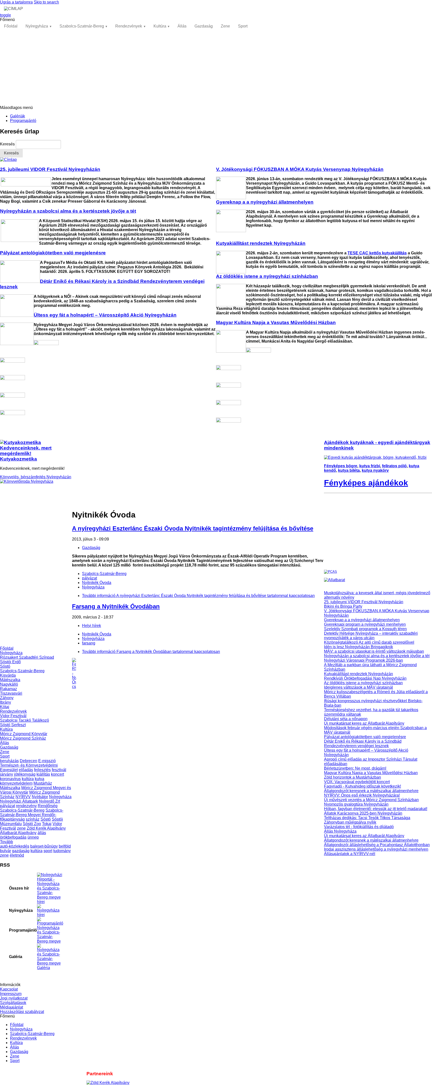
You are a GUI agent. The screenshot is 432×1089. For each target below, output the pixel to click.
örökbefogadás (13, 837)
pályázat (7, 806)
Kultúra (160, 26)
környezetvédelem (16, 783)
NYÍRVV (23, 797)
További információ (198, 595)
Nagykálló (9, 684)
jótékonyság (25, 774)
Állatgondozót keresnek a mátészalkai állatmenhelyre (371, 791)
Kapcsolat (9, 989)
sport (48, 851)
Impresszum (11, 994)
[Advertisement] (216, 68)
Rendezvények (128, 26)
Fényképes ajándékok (366, 482)
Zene (225, 26)
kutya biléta (349, 470)
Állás (182, 26)
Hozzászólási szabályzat (22, 1012)
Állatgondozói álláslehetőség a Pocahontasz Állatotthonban (377, 845)
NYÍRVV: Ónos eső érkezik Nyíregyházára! (362, 795)
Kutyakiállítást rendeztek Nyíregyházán (358, 674)
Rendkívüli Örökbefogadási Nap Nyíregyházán (365, 678)
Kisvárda (8, 675)
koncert (57, 774)
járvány (6, 774)
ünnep (33, 837)
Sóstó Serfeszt (13, 725)
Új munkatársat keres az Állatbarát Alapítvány (364, 723)
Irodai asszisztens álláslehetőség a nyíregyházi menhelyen (376, 849)
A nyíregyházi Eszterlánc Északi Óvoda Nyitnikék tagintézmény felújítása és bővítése (192, 528)
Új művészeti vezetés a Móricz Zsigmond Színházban (371, 800)
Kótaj (4, 707)
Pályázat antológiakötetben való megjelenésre (365, 737)
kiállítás (43, 774)
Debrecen (28, 761)
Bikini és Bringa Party (343, 606)
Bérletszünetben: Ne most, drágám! (355, 768)
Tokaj (47, 824)
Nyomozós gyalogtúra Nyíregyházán (356, 804)
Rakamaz (8, 689)
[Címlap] (8, 159)
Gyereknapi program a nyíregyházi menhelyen (365, 624)
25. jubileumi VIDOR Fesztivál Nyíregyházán (363, 602)
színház (33, 819)
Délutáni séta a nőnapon (346, 719)
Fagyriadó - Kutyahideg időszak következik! (362, 786)
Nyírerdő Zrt (49, 801)
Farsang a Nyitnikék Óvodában (116, 606)
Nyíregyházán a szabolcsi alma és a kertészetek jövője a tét (377, 656)
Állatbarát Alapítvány (18, 833)
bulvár (5, 851)
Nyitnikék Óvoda (96, 582)
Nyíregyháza (37, 26)
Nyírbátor (40, 797)
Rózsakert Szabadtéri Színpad (27, 657)
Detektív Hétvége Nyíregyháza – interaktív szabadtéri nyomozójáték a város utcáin (371, 635)
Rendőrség (48, 806)
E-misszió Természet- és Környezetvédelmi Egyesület (29, 765)
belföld (65, 846)
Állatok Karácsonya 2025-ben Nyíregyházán (363, 813)
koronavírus (10, 779)
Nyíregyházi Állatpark (19, 801)
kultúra (28, 779)
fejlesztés (42, 770)
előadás (26, 770)
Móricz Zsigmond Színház (23, 738)
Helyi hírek (91, 625)
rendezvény (26, 806)
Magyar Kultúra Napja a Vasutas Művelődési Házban (371, 773)
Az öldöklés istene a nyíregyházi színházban (363, 683)
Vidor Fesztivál (13, 716)
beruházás (9, 761)
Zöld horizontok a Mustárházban (352, 777)
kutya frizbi (369, 466)
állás (42, 833)
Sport (243, 26)
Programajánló (23, 120)
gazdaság (21, 851)
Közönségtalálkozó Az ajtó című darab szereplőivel (369, 642)
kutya (39, 779)
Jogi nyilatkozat (14, 998)
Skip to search (46, 2)
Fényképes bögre (340, 466)
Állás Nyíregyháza (340, 831)
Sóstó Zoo (32, 824)
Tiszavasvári (11, 693)
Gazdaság (203, 26)
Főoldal (11, 26)
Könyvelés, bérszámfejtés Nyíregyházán (35, 477)
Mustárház (43, 783)
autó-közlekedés (14, 846)
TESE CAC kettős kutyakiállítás (377, 253)
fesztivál (59, 770)
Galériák (17, 116)
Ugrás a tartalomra (16, 2)
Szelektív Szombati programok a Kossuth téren (365, 629)
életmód (17, 855)
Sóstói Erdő (10, 662)
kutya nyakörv (375, 470)
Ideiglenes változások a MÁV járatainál (358, 687)
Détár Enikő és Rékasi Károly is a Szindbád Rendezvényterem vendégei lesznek (363, 743)
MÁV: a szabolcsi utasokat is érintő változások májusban (374, 651)
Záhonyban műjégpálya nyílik (350, 822)
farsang (88, 643)
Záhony (7, 698)
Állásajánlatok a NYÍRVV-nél (349, 854)
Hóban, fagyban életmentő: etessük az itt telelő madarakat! (375, 809)
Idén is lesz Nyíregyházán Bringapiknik (358, 647)
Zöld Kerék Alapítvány (46, 828)
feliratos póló (394, 466)
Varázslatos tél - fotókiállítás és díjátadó (359, 827)
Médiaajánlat (11, 1007)
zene (21, 828)
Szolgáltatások (13, 1003)
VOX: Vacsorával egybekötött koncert (357, 782)
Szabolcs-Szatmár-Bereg (82, 26)
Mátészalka (10, 680)
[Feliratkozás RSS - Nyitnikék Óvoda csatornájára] (198, 673)
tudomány (62, 851)
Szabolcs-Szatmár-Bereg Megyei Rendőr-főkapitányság (31, 814)
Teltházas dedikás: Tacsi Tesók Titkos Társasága (367, 818)
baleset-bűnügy (44, 846)
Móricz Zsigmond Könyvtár (23, 734)
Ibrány (5, 702)
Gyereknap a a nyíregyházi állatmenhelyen (362, 620)
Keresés (8, 144)
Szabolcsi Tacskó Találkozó (24, 720)
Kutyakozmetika (18, 459)
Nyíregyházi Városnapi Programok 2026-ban (363, 660)
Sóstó (5, 666)
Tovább (6, 842)
